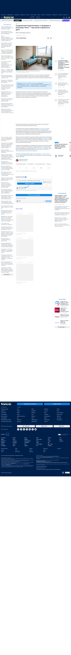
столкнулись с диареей (44, 128)
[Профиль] (69, 17)
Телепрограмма (33, 14)
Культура (33, 412)
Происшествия (47, 416)
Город (18, 414)
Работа (45, 417)
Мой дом (33, 416)
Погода (27, 14)
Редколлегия (54, 14)
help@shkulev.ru (8, 464)
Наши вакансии (4, 416)
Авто (18, 409)
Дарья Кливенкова (23, 159)
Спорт (58, 410)
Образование (34, 421)
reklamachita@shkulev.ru (55, 456)
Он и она (46, 410)
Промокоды (16, 14)
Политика (46, 414)
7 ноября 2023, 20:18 (19, 35)
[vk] (21, 429)
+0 (47, 185)
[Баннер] (18, 20)
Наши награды (4, 414)
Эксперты (60, 14)
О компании (3, 412)
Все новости (3, 14)
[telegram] (18, 429)
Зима (33, 409)
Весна (18, 412)
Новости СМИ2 (19, 208)
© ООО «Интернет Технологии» (6, 472)
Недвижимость (10, 14)
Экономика (59, 417)
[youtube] (35, 429)
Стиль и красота (60, 412)
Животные (19, 419)
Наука (33, 417)
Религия (45, 421)
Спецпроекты (59, 419)
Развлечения (46, 419)
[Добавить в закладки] (48, 38)
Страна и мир (59, 414)
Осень (45, 412)
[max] (30, 429)
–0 (50, 185)
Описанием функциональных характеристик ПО (43, 461)
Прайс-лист (3, 410)
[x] (33, 429)
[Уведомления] (66, 17)
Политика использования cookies (41, 466)
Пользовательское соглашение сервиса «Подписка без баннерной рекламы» (48, 469)
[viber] (27, 429)
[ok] (24, 429)
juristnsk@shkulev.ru (26, 463)
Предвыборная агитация (6, 419)
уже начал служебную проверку (29, 83)
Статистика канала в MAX (6, 421)
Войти (20, 201)
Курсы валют (48, 14)
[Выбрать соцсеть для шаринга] (51, 38)
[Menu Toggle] (1, 17)
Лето (33, 414)
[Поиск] (64, 17)
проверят (41, 148)
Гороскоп (43, 14)
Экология (59, 416)
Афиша (38, 14)
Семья (58, 409)
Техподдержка (4, 417)
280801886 (20, 187)
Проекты (65, 14)
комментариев (22, 38)
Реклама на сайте (4, 409)
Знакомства (22, 14)
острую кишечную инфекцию (30, 150)
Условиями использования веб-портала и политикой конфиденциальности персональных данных (51, 462)
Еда (18, 417)
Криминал (34, 410)
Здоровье (19, 421)
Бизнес (18, 410)
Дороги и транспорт (21, 416)
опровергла (45, 138)
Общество (46, 409)
